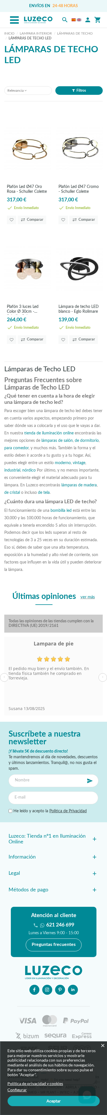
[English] (79, 19)
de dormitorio (87, 440)
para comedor (16, 448)
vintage (79, 463)
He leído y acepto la (49, 811)
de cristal (12, 492)
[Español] (73, 19)
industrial (12, 470)
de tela (44, 492)
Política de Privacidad (68, 811)
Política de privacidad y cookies (35, 1083)
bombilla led (61, 510)
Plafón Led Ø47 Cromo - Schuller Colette (78, 189)
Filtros (81, 90)
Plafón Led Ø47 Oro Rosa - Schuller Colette (27, 189)
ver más (87, 597)
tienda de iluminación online (49, 433)
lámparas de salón (57, 440)
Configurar (17, 1090)
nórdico (29, 470)
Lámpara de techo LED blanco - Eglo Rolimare (78, 309)
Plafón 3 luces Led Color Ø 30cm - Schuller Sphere (23, 310)
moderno (63, 463)
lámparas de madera (79, 485)
